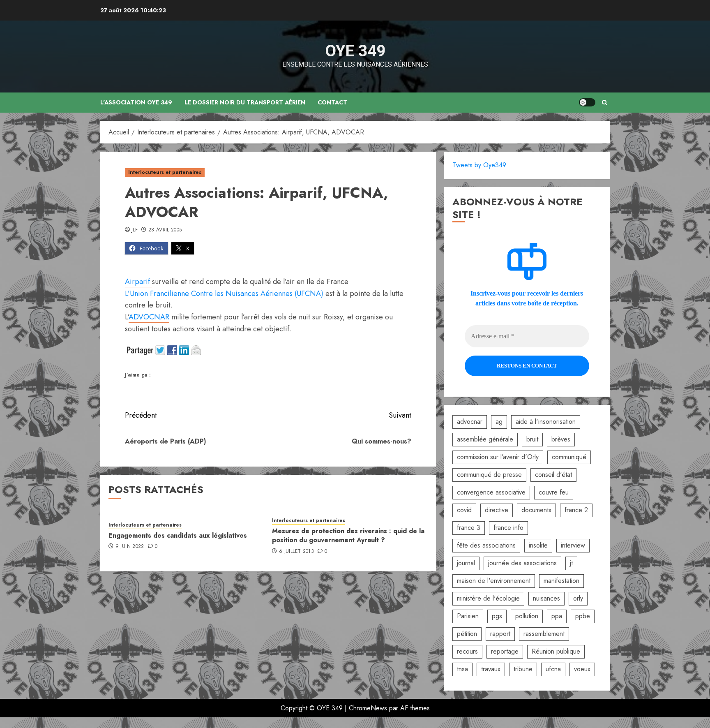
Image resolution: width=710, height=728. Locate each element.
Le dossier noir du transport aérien (244, 102)
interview (573, 545)
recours (467, 651)
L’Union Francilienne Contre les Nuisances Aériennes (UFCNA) (224, 293)
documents (536, 510)
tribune (523, 669)
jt (571, 563)
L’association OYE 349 (136, 102)
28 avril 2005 (165, 230)
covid (464, 510)
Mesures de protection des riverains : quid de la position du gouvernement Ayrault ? (348, 535)
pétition (467, 633)
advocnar (469, 421)
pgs (497, 616)
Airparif (138, 281)
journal (466, 563)
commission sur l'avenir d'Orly (498, 457)
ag (499, 421)
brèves (560, 439)
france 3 (468, 527)
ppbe (582, 616)
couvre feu (554, 492)
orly (578, 598)
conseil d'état (553, 474)
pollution (526, 616)
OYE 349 (355, 51)
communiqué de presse (489, 474)
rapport (500, 633)
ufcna (553, 669)
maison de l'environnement (493, 580)
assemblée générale (485, 439)
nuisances (546, 598)
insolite (538, 545)
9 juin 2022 (129, 546)
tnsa (462, 669)
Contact (332, 102)
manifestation (561, 580)
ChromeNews (368, 708)
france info (508, 527)
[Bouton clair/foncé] (587, 102)
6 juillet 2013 (296, 551)
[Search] (604, 103)
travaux (490, 669)
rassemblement (544, 633)
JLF (134, 230)
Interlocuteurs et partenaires (164, 172)
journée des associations (522, 563)
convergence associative (491, 492)
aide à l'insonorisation (546, 421)
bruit (532, 439)
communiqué (569, 457)
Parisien (468, 616)
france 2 (576, 510)
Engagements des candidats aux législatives (177, 535)
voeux (582, 669)
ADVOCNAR (149, 317)
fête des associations (486, 545)
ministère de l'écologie (488, 598)
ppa (556, 616)
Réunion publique (556, 651)
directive (496, 510)
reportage (505, 651)
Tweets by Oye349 (479, 165)
